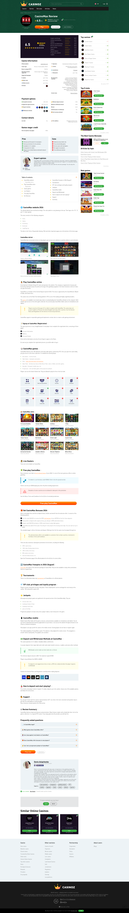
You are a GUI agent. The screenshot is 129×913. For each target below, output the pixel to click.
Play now (28, 752)
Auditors (47, 872)
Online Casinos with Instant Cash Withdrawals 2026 (94, 152)
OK (81, 910)
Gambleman (96, 99)
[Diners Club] (44, 107)
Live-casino (48, 856)
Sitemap (47, 874)
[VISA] (37, 107)
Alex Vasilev (32, 791)
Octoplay (95, 125)
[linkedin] (35, 765)
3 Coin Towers (97, 91)
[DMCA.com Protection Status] (63, 903)
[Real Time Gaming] (47, 86)
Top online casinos (25, 861)
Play (42, 27)
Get (105, 143)
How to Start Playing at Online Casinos (90, 156)
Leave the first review (52, 20)
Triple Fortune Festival (99, 173)
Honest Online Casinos (26, 859)
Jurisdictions (48, 867)
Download (41, 752)
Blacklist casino (24, 849)
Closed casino (23, 851)
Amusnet (95, 174)
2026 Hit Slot (96, 115)
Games (31, 8)
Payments (47, 849)
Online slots (42, 393)
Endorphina (96, 92)
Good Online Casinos (86, 154)
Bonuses (39, 8)
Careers (71, 854)
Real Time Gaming (25, 425)
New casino (23, 846)
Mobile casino (48, 854)
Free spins (23, 567)
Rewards (22, 869)
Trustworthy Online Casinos (27, 854)
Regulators (48, 869)
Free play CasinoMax (48, 503)
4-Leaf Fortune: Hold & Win (100, 123)
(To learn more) (74, 910)
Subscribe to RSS (64, 907)
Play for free (28, 420)
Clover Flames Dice (98, 107)
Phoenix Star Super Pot (99, 206)
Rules (21, 864)
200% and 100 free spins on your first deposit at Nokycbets (101, 140)
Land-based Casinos (50, 861)
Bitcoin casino (48, 851)
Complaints (48, 859)
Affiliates (71, 856)
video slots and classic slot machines (34, 361)
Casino (24, 8)
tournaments (41, 578)
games (24, 300)
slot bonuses (47, 518)
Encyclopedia (23, 874)
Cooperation (72, 846)
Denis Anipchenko (27, 168)
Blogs (95, 846)
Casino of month (49, 846)
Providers (22, 872)
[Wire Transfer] (40, 107)
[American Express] (47, 107)
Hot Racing (96, 181)
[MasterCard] (42, 107)
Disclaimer (72, 849)
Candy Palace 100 (97, 189)
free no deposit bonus (40, 473)
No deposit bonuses (25, 867)
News (54, 8)
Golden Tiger (96, 197)
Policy (70, 851)
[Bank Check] (44, 111)
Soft (46, 864)
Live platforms (48, 877)
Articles (47, 8)
